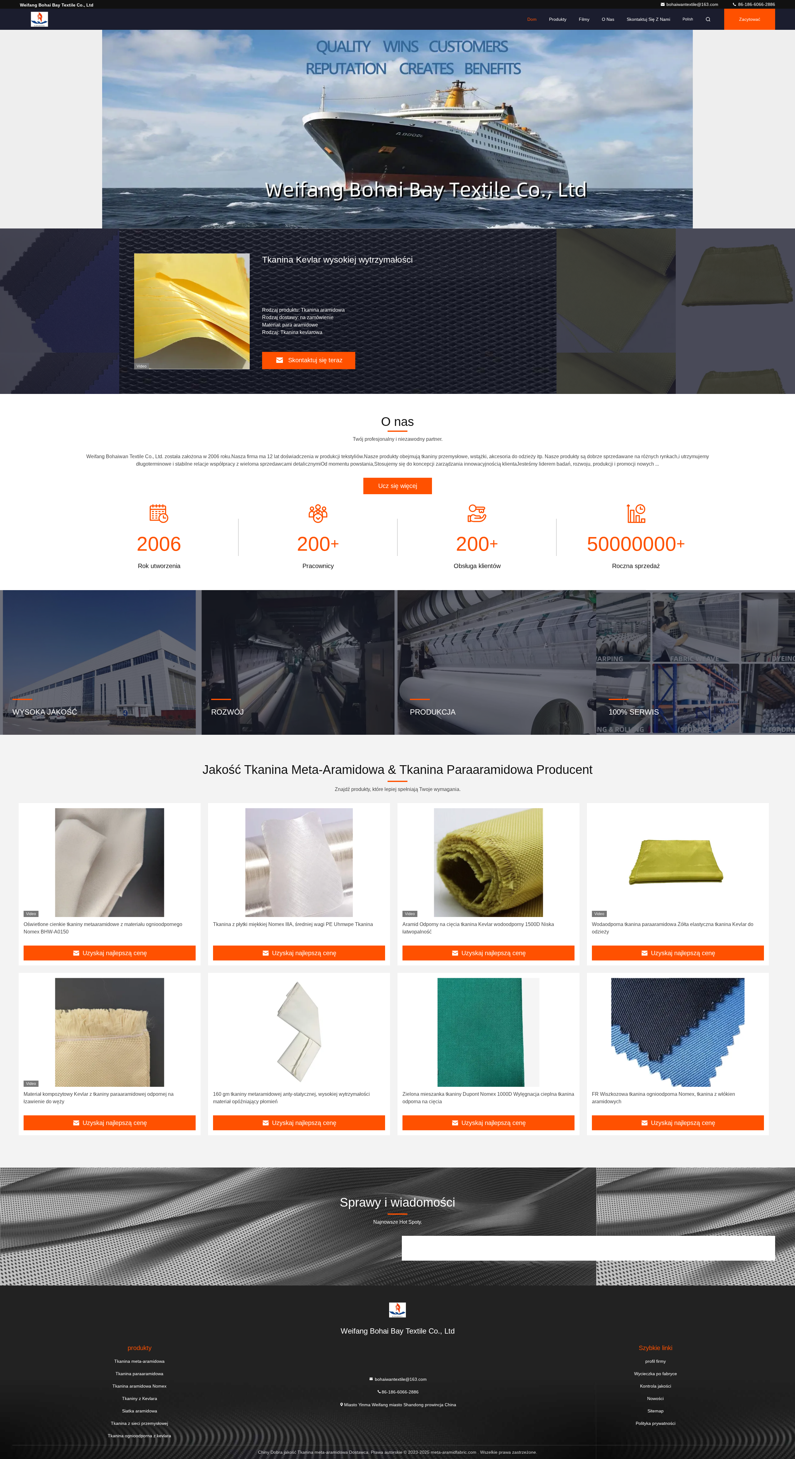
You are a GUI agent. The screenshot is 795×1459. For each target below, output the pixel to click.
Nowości (655, 1398)
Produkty (557, 19)
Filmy (584, 19)
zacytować (749, 19)
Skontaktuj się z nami (648, 19)
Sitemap (655, 1410)
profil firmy (655, 1361)
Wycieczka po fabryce (655, 1373)
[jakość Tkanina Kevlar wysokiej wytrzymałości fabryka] (117, 311)
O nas (608, 19)
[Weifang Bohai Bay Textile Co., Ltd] (39, 19)
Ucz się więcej (397, 485)
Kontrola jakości (655, 1386)
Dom (532, 19)
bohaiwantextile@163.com (693, 4)
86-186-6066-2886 (756, 4)
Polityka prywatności (655, 1423)
